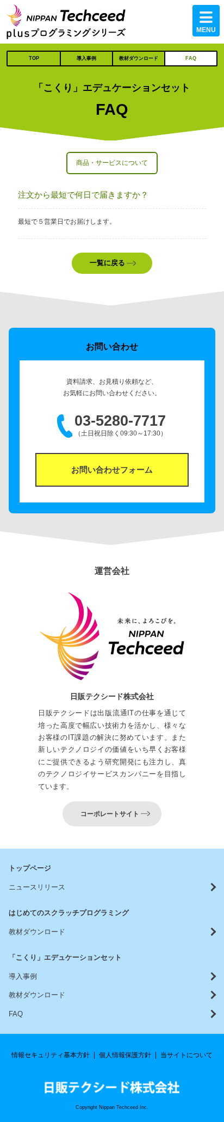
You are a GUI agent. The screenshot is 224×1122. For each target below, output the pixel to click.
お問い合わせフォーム (112, 469)
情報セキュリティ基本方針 (50, 1055)
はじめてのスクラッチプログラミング (69, 913)
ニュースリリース (37, 887)
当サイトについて (186, 1055)
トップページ (30, 868)
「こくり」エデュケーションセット (65, 957)
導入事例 (86, 58)
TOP (34, 58)
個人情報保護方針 (125, 1055)
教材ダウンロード (138, 58)
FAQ (190, 58)
